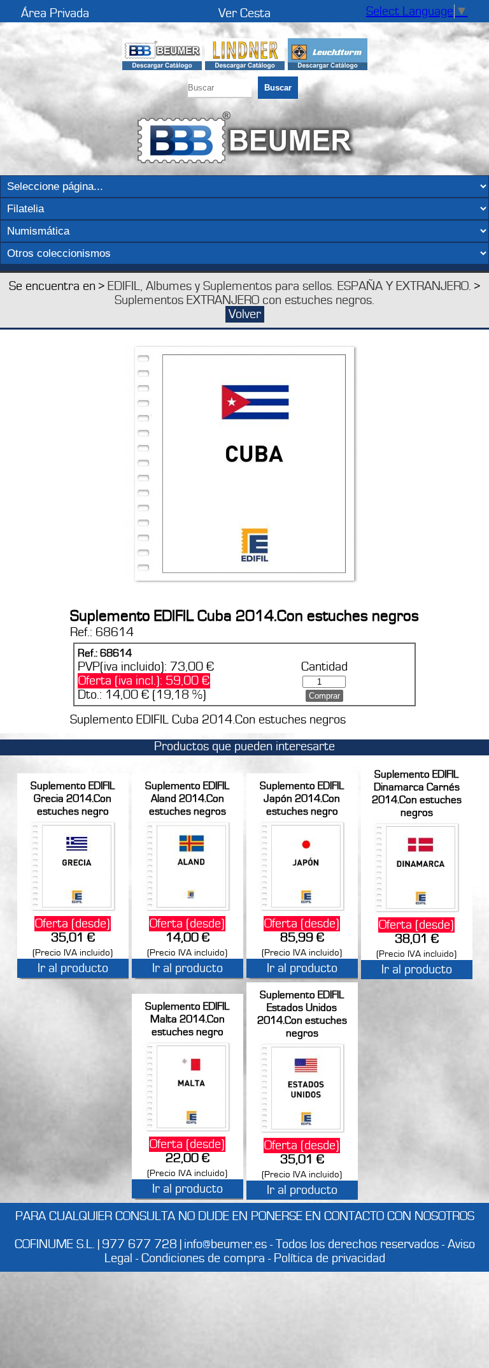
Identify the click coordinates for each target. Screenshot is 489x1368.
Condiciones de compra (203, 1258)
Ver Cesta (244, 13)
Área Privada (55, 13)
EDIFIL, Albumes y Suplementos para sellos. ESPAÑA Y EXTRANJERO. (289, 286)
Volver (245, 314)
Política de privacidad (329, 1258)
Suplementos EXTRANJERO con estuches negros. (244, 300)
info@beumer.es (225, 1244)
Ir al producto (73, 968)
